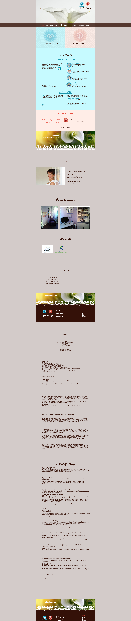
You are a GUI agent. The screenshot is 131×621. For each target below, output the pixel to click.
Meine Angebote (84, 617)
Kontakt (83, 315)
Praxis (83, 313)
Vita (83, 312)
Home (83, 616)
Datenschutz (84, 317)
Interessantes (84, 314)
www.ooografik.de (45, 376)
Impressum (84, 316)
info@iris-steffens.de (54, 283)
